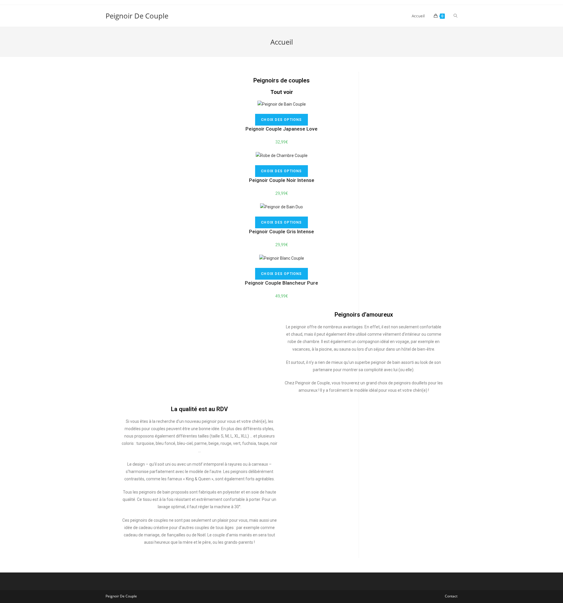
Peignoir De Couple (137, 16)
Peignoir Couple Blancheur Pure (281, 283)
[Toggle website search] (455, 16)
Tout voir (281, 92)
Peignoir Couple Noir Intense (281, 180)
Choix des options (281, 120)
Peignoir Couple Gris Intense (281, 231)
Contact (451, 596)
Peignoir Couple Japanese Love (281, 129)
